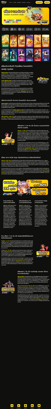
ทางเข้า (14, 2)
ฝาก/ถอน (24, 2)
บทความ (28, 2)
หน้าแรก (10, 2)
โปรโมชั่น (19, 2)
